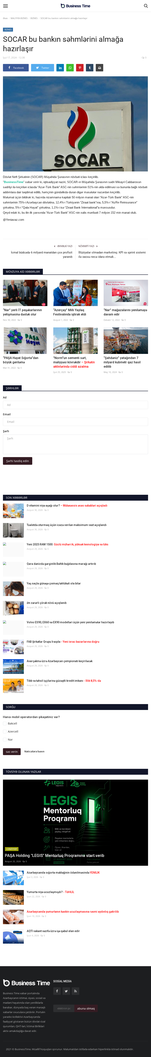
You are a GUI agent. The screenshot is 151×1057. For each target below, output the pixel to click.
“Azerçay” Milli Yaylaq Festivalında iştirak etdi (69, 312)
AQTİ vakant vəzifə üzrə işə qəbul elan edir (53, 931)
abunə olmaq (86, 1008)
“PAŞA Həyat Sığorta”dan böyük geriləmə (20, 360)
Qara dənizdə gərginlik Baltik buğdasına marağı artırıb (61, 563)
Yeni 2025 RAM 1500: (67, 544)
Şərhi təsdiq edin (17, 461)
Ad (4, 397)
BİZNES (34, 18)
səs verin (12, 752)
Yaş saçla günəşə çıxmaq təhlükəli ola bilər (54, 583)
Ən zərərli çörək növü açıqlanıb (46, 602)
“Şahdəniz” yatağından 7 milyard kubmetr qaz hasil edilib (122, 362)
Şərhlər (12, 388)
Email (7, 414)
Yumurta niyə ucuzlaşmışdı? (50, 892)
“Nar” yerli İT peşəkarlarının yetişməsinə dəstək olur (22, 312)
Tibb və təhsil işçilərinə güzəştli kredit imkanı (64, 680)
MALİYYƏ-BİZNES (19, 18)
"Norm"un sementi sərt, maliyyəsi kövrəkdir (74, 362)
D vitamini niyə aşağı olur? (67, 505)
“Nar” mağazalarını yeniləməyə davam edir (125, 312)
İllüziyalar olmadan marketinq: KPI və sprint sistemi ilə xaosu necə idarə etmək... (112, 255)
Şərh (6, 431)
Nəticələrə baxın (34, 751)
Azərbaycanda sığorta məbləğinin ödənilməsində (63, 872)
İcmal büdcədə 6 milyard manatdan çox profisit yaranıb (41, 255)
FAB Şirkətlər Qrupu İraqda (63, 641)
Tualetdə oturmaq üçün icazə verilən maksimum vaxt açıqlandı (67, 525)
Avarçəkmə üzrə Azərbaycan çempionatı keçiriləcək (59, 661)
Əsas (5, 18)
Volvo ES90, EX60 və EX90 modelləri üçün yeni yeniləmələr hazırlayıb (70, 622)
